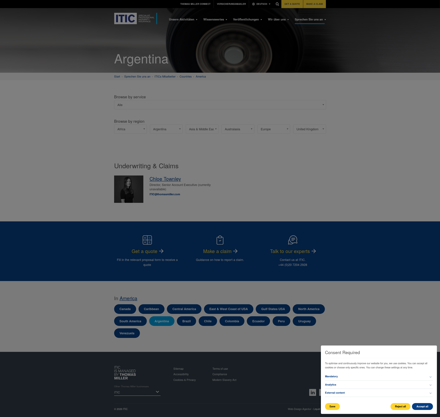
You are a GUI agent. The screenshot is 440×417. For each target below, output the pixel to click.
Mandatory (331, 376)
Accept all (422, 406)
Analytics (330, 384)
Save (332, 406)
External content (335, 392)
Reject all (400, 406)
